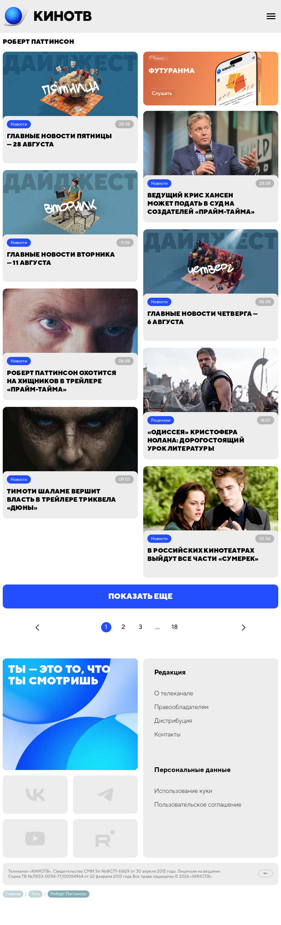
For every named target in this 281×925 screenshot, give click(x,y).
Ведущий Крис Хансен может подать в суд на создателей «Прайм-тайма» (201, 204)
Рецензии (160, 420)
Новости (19, 124)
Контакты (167, 734)
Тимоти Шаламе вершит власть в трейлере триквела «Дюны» (61, 500)
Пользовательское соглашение (198, 804)
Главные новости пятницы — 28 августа (59, 140)
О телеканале (173, 693)
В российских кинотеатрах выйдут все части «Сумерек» (203, 555)
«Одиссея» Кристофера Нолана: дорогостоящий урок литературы (195, 440)
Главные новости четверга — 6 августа (202, 318)
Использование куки (183, 791)
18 (175, 627)
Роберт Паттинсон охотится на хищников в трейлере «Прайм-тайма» (62, 381)
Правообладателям (181, 707)
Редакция (170, 672)
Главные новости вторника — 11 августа (60, 259)
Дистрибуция (173, 721)
